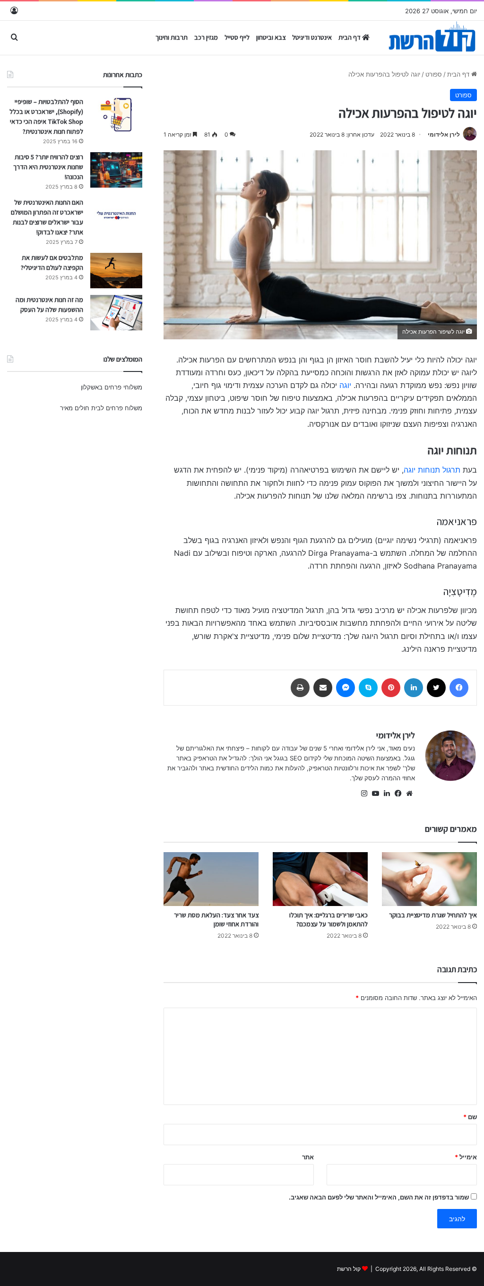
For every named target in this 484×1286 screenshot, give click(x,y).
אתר (308, 1157)
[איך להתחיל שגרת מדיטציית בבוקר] (429, 879)
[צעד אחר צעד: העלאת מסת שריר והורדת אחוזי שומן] (211, 879)
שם (470, 1117)
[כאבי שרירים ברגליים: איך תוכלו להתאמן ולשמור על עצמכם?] (320, 879)
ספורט (433, 74)
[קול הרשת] (431, 40)
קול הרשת (349, 1268)
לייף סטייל (237, 37)
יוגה (345, 385)
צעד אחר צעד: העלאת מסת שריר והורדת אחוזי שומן (216, 919)
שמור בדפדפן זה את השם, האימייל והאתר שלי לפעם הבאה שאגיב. (379, 1197)
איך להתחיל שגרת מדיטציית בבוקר (433, 915)
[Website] (409, 793)
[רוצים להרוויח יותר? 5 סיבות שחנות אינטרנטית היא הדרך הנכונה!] (116, 170)
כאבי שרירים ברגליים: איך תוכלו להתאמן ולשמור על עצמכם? (328, 919)
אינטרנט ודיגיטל (312, 37)
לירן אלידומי (444, 134)
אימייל (466, 1157)
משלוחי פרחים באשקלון (111, 387)
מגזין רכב (206, 37)
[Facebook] (398, 793)
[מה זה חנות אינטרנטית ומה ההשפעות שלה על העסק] (116, 312)
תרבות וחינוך (172, 37)
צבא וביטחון (270, 37)
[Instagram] (364, 793)
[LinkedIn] (386, 793)
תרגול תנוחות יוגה (432, 470)
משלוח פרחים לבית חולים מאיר (101, 408)
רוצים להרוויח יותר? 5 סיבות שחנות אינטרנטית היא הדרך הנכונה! (48, 167)
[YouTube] (375, 793)
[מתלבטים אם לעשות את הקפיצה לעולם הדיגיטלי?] (116, 270)
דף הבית (350, 37)
